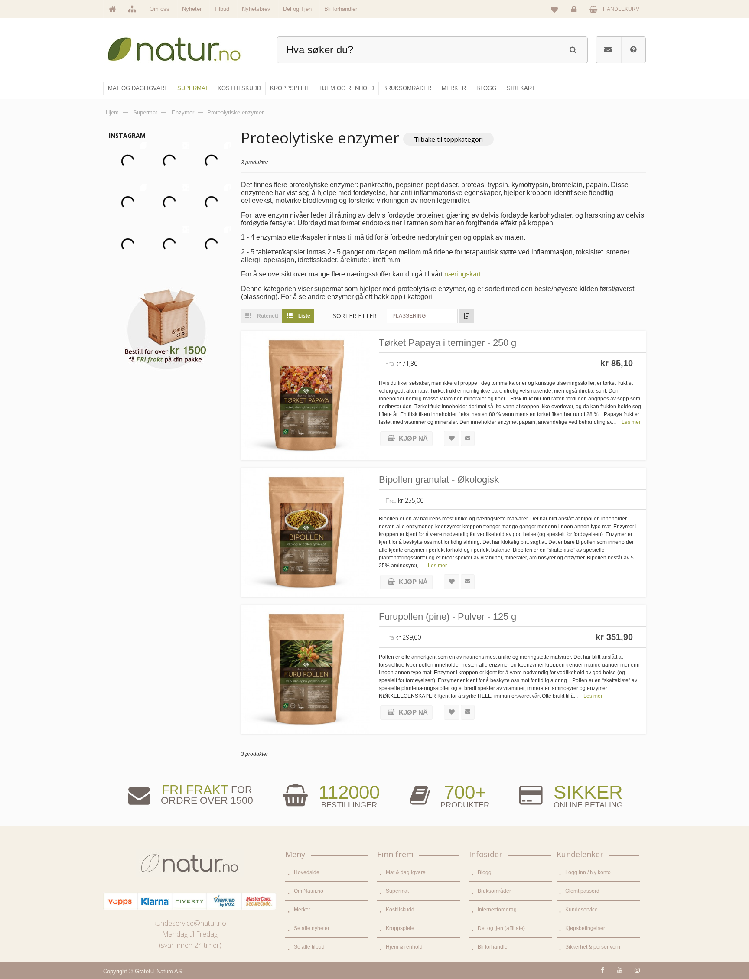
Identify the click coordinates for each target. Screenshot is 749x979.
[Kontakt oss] (608, 50)
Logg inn (575, 15)
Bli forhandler (340, 9)
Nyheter (192, 9)
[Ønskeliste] (554, 9)
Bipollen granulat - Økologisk (439, 479)
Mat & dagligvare (406, 872)
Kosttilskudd (400, 910)
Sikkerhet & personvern (592, 947)
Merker (302, 910)
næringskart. (463, 274)
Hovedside (306, 872)
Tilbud (221, 9)
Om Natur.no (308, 891)
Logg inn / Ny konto (588, 872)
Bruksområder (494, 891)
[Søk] (573, 49)
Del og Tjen (297, 9)
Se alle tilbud (309, 947)
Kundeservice (581, 910)
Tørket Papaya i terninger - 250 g (447, 342)
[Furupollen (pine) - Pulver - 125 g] (305, 669)
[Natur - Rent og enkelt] (182, 45)
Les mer (631, 422)
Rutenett (267, 316)
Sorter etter (355, 316)
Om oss (159, 9)
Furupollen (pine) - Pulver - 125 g (447, 616)
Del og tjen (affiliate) (501, 928)
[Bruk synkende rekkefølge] (466, 316)
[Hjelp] (633, 50)
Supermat (397, 891)
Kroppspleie (400, 928)
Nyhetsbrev (256, 9)
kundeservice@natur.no (189, 923)
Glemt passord (582, 891)
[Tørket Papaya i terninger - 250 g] (305, 395)
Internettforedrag (497, 910)
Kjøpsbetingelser (585, 928)
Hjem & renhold (404, 947)
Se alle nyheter (311, 928)
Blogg (485, 872)
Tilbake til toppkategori (448, 139)
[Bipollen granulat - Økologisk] (305, 532)
